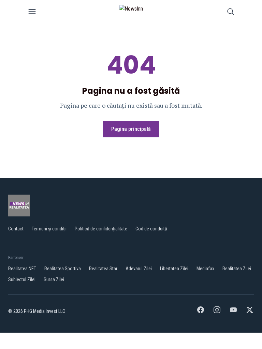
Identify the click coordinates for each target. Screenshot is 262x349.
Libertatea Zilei (174, 268)
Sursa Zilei (54, 279)
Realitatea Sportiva (62, 268)
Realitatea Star (103, 268)
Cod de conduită (151, 228)
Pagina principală (131, 129)
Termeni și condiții (49, 228)
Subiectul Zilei (21, 279)
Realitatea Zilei (236, 268)
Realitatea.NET (22, 268)
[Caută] (230, 13)
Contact (16, 228)
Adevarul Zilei (139, 268)
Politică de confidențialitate (101, 228)
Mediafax (205, 268)
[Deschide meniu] (32, 12)
